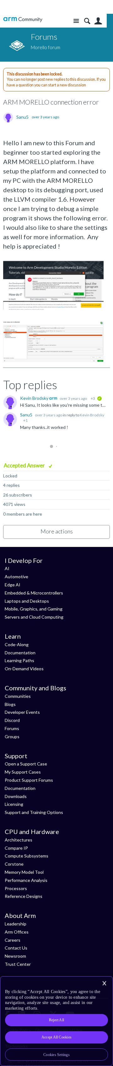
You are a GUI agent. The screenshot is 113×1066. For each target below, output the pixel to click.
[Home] (22, 19)
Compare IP (16, 848)
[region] (56, 1021)
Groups (12, 736)
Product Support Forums (29, 780)
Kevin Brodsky (34, 398)
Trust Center (18, 964)
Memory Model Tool (24, 872)
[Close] (104, 983)
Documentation (20, 652)
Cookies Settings (56, 1055)
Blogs (10, 704)
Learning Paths (19, 660)
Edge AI (12, 584)
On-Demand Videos (24, 668)
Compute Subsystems (26, 855)
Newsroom (15, 956)
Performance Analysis (26, 880)
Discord (12, 720)
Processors (16, 888)
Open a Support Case (26, 763)
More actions (56, 531)
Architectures (18, 839)
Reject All (56, 1020)
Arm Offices (17, 932)
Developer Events (22, 712)
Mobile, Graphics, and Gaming (33, 608)
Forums (12, 728)
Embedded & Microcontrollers (34, 592)
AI (7, 568)
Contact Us (16, 947)
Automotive (16, 576)
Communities (18, 696)
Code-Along (17, 644)
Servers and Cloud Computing (34, 617)
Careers (12, 940)
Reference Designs (23, 896)
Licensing (14, 804)
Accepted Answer (25, 465)
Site (76, 21)
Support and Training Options (34, 812)
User (98, 21)
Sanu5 (22, 117)
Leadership (15, 923)
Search (87, 21)
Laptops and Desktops (27, 601)
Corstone (14, 864)
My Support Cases (23, 772)
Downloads (16, 796)
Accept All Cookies (56, 1037)
